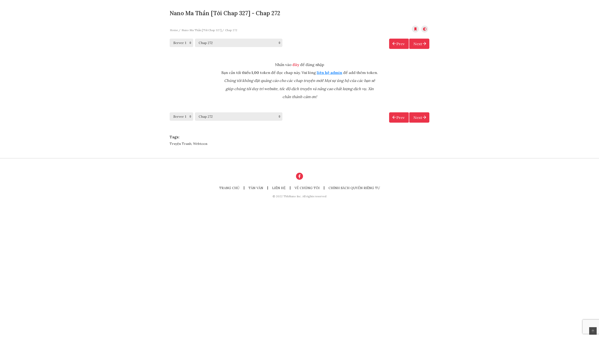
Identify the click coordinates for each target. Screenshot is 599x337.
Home (174, 30)
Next (417, 43)
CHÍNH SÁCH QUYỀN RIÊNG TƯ (354, 188)
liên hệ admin (329, 72)
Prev (400, 43)
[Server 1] (181, 43)
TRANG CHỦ (229, 188)
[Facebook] (299, 176)
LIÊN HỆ (279, 188)
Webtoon (200, 144)
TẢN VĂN (255, 188)
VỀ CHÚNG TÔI (307, 188)
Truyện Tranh (180, 144)
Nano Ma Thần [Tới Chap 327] (202, 30)
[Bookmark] (415, 29)
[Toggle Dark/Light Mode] (424, 29)
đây (295, 64)
